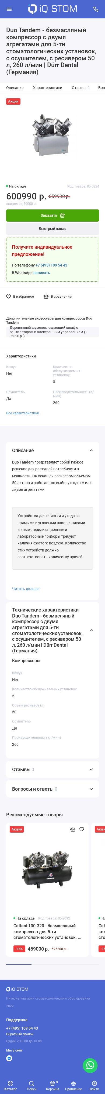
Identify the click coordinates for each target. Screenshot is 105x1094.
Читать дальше (25, 589)
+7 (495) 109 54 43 (51, 265)
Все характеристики (22, 413)
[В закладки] (82, 829)
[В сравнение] (73, 829)
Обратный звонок (19, 1034)
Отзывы (81, 88)
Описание (14, 88)
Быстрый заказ (52, 228)
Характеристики (47, 88)
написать (41, 273)
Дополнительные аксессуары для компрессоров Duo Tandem (49, 320)
